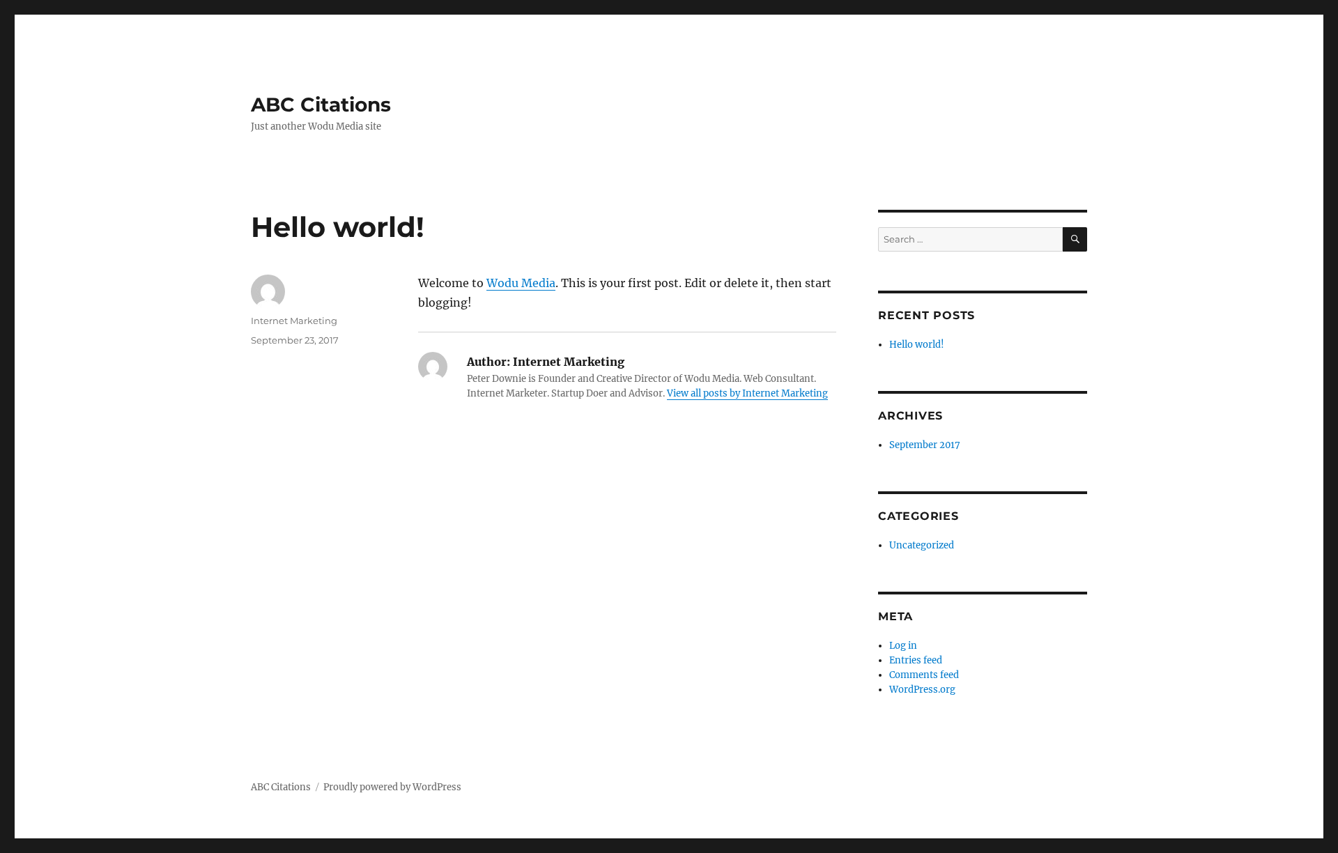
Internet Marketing (294, 320)
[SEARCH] (1075, 239)
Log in (903, 646)
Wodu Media (520, 283)
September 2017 (924, 445)
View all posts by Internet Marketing (747, 393)
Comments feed (924, 675)
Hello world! (916, 345)
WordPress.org (922, 690)
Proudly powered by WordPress (392, 787)
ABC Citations (321, 104)
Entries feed (915, 660)
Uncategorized (921, 545)
